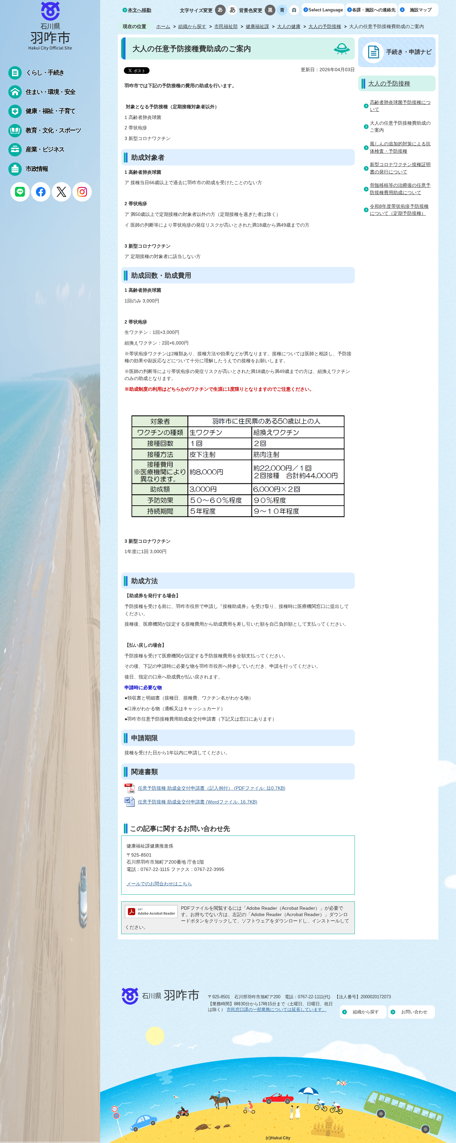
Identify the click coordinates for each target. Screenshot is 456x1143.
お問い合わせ (414, 1011)
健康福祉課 (257, 26)
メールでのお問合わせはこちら (159, 883)
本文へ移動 (139, 10)
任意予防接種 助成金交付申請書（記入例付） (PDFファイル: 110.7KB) (211, 788)
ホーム (163, 26)
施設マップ (421, 9)
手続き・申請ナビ (409, 51)
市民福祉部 (226, 26)
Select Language (325, 9)
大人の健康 (288, 26)
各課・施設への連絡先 (374, 9)
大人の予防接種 (324, 26)
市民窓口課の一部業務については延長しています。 (276, 1009)
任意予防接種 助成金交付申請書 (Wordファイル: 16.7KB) (197, 801)
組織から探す (192, 26)
